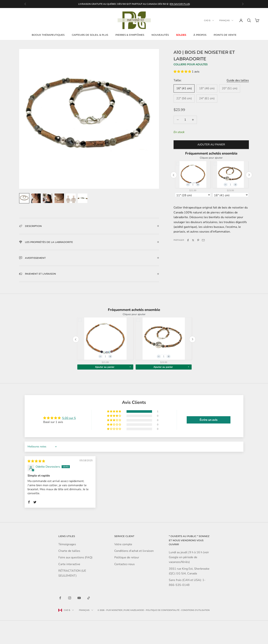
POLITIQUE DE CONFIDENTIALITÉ (162, 610)
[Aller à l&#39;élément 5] (71, 198)
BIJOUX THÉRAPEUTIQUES (48, 34)
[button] (183, 72)
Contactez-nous (124, 564)
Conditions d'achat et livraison (134, 551)
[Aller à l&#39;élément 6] (82, 198)
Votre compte (123, 544)
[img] (36, 461)
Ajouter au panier (211, 145)
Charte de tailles (69, 551)
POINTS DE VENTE (225, 34)
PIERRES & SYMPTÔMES (129, 34)
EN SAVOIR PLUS (179, 3)
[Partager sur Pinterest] (198, 240)
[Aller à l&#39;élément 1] (24, 198)
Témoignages (67, 544)
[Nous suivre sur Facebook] (60, 598)
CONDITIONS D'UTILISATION (195, 610)
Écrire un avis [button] (208, 420)
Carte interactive (69, 564)
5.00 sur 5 (69, 418)
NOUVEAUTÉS (160, 34)
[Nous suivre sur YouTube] (79, 598)
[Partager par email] (203, 240)
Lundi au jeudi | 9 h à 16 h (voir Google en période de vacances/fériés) (189, 557)
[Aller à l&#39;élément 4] (59, 198)
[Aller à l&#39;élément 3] (47, 198)
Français (224, 20)
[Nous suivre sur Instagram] (69, 598)
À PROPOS (199, 34)
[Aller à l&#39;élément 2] (36, 198)
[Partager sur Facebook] (188, 240)
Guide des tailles (238, 80)
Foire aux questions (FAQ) (75, 557)
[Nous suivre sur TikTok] (88, 598)
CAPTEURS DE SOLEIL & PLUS (90, 34)
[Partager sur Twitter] (193, 240)
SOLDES (181, 34)
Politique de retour (126, 557)
